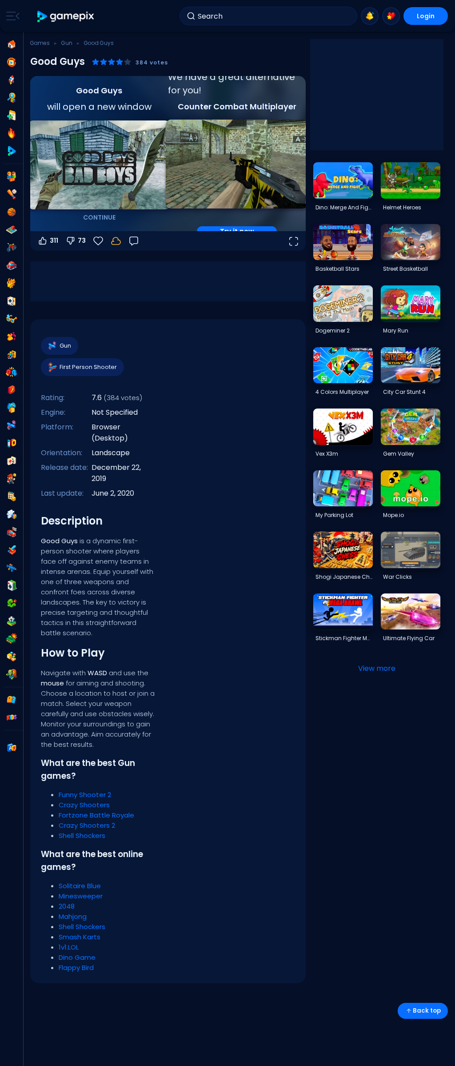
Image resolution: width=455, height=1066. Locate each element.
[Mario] (11, 479)
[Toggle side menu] (11, 16)
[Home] (11, 44)
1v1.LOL (69, 947)
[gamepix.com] (66, 16)
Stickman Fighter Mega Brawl (343, 638)
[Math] (11, 496)
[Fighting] (11, 372)
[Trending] (11, 133)
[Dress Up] (11, 336)
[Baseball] (11, 194)
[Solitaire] (11, 585)
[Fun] (11, 408)
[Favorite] (391, 16)
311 (54, 240)
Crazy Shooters (84, 805)
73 (82, 240)
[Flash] (11, 390)
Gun (66, 43)
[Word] (11, 656)
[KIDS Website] (11, 717)
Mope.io (393, 515)
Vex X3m (326, 453)
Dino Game (77, 957)
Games (40, 43)
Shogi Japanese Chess (343, 577)
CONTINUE (99, 217)
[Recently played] (11, 62)
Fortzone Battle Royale (96, 815)
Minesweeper (81, 896)
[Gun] (11, 425)
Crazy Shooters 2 (87, 825)
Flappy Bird (76, 967)
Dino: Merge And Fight (343, 207)
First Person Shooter (88, 367)
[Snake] (11, 603)
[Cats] (11, 283)
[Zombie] (11, 674)
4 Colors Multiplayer (342, 392)
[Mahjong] (11, 461)
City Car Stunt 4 (404, 392)
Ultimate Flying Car (409, 638)
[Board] (11, 230)
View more (376, 668)
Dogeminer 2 (332, 330)
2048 (67, 906)
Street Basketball (405, 269)
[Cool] (11, 319)
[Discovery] (11, 98)
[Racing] (11, 532)
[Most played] (11, 80)
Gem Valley (398, 453)
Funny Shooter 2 (85, 794)
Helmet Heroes (402, 207)
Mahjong (73, 916)
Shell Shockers (82, 835)
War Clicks (397, 577)
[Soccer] (11, 621)
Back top (427, 1010)
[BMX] (11, 247)
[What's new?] (370, 16)
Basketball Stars (337, 269)
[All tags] (11, 700)
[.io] (11, 443)
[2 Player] (11, 176)
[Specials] (11, 151)
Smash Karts (79, 937)
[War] (11, 639)
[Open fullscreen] (293, 241)
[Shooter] (11, 568)
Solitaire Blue (80, 885)
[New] (11, 115)
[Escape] (11, 354)
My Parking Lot (334, 515)
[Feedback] (133, 241)
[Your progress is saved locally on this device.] (116, 241)
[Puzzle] (11, 514)
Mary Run (395, 330)
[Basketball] (11, 212)
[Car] (11, 265)
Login (426, 16)
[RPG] (11, 550)
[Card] (11, 301)
